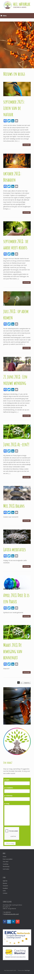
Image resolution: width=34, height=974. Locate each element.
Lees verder (27, 144)
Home (4, 856)
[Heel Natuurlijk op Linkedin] (13, 922)
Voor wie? (5, 861)
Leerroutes (6, 869)
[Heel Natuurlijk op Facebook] (5, 922)
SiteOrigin (27, 970)
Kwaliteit (5, 888)
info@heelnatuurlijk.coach (11, 914)
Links (4, 890)
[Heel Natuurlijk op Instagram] (18, 922)
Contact (5, 893)
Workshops (6, 866)
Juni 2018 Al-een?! (16, 444)
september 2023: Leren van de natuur (14, 108)
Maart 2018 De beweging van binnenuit (12, 651)
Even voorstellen (7, 859)
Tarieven (5, 886)
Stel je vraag (10, 843)
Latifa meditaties (14, 549)
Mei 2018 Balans (14, 506)
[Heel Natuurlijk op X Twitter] (9, 922)
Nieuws (5, 883)
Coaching (5, 864)
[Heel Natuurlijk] (17, 5)
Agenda (5, 881)
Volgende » (27, 682)
